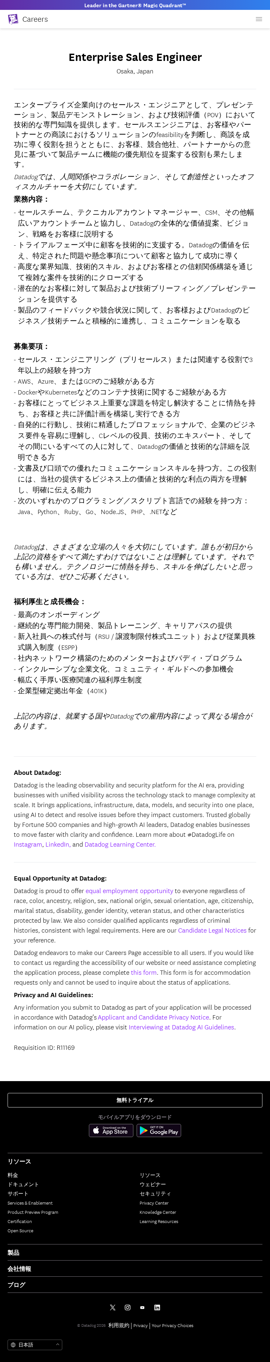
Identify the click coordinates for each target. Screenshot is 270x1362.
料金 (13, 1175)
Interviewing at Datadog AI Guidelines (181, 1026)
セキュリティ (155, 1193)
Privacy (140, 1325)
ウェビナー (153, 1184)
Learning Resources (159, 1221)
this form (144, 972)
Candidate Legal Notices (212, 930)
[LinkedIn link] (157, 1307)
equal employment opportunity (129, 890)
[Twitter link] (113, 1307)
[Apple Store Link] (113, 1132)
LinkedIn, (58, 844)
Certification (20, 1221)
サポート (18, 1193)
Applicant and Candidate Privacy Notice (153, 1017)
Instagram (28, 844)
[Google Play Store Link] (159, 1132)
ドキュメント (23, 1184)
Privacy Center (154, 1202)
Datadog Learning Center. (120, 844)
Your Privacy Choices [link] (172, 1325)
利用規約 (118, 1325)
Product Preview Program (33, 1211)
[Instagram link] (127, 1307)
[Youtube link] (142, 1307)
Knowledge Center (158, 1211)
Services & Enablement (30, 1202)
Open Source (20, 1230)
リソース (150, 1175)
